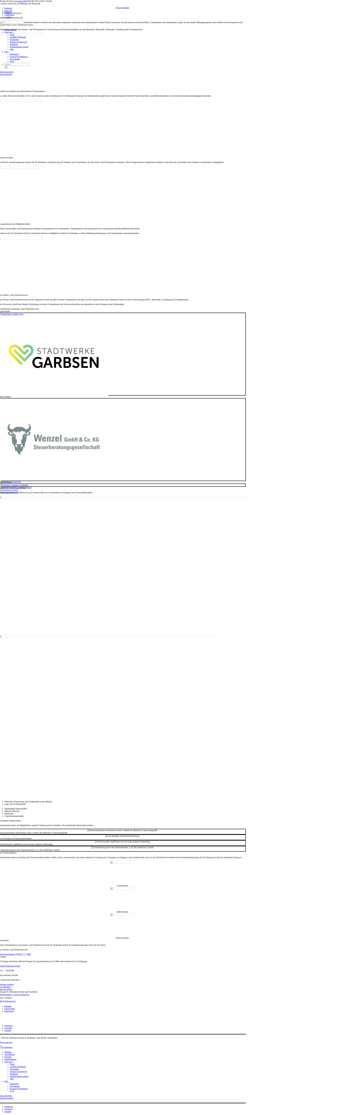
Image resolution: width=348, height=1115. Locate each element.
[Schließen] (1, 1045)
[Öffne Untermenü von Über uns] (13, 1062)
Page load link (6, 1042)
